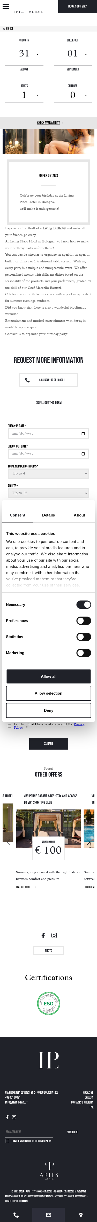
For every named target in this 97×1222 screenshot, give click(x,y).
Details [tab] (48, 515)
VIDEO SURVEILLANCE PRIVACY (40, 1196)
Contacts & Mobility (82, 1103)
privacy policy (44, 1141)
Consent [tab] (17, 515)
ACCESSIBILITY (60, 1196)
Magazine (88, 1093)
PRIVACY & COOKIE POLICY (15, 1196)
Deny (48, 710)
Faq (91, 1107)
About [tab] (79, 515)
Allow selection (48, 693)
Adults (24, 86)
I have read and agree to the (31, 1141)
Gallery (89, 1098)
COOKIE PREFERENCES (77, 1196)
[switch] (83, 621)
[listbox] (24, 96)
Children (73, 86)
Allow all (48, 676)
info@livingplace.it (16, 1103)
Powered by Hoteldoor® (16, 1201)
